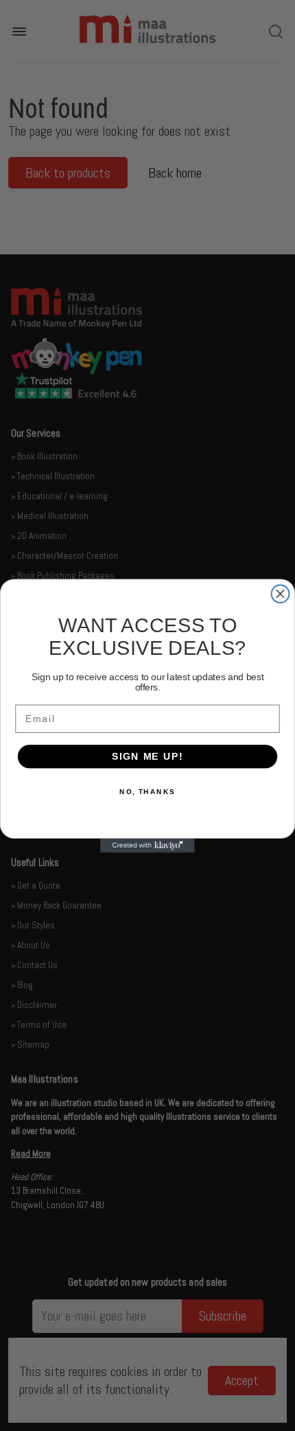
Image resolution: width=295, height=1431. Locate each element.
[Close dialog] (281, 594)
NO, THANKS (147, 791)
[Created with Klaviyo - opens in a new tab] (147, 845)
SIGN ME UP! (147, 756)
